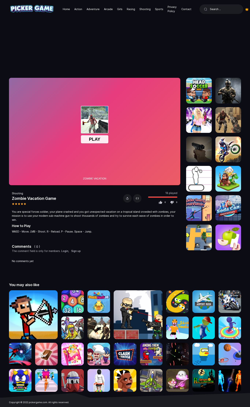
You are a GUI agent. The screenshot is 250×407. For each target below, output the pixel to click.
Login (64, 250)
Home (66, 9)
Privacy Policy (172, 8)
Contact (186, 9)
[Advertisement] (125, 46)
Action (78, 9)
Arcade (108, 9)
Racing (131, 9)
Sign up (76, 250)
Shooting (145, 9)
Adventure (93, 9)
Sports (159, 9)
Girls (119, 9)
